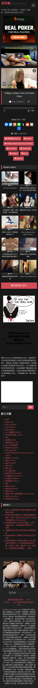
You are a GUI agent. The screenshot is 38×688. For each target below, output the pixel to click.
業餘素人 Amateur (12, 458)
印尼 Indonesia (10, 425)
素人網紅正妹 (10, 471)
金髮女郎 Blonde (11, 489)
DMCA (6, 602)
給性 (9, 609)
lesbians (14, 153)
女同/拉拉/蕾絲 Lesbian (14, 435)
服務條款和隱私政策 (15, 600)
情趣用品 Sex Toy (11, 442)
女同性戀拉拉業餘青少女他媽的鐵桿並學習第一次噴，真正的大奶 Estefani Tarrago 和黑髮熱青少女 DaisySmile (21, 517)
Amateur (29, 138)
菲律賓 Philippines (12, 478)
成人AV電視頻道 (11, 445)
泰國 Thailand (10, 463)
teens (25, 153)
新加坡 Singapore (12, 448)
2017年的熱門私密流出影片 (23, 602)
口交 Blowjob (10, 427)
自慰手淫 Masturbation (13, 473)
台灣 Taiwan (9, 430)
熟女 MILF (9, 466)
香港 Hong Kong (11, 496)
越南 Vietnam (10, 486)
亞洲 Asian (9, 422)
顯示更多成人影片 (19, 285)
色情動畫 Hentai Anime (14, 476)
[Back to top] (31, 682)
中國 (7, 419)
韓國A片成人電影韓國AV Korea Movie (19, 494)
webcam (19, 158)
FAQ (28, 600)
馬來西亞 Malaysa (12, 499)
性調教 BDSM (10, 440)
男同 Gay (8, 468)
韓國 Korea (9, 491)
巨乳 (7, 437)
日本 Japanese (10, 450)
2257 (19, 605)
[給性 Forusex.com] (15, 4)
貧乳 (7, 483)
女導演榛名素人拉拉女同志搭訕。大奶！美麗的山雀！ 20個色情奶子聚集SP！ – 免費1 (20, 525)
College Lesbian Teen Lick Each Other (19, 143)
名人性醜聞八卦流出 (12, 432)
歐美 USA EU (10, 460)
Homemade (26, 148)
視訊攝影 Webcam (13, 138)
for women (12, 148)
